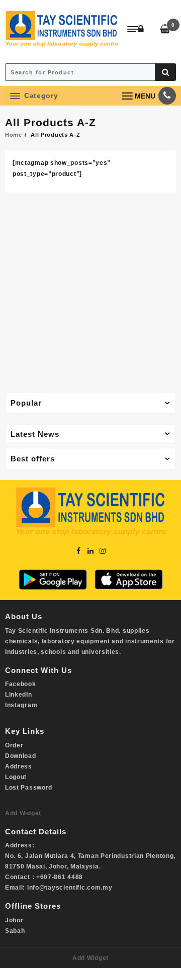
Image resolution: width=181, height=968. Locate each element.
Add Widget (23, 813)
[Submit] (165, 72)
